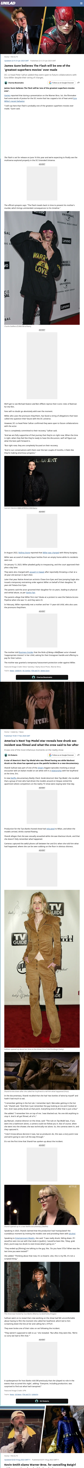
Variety (7, 95)
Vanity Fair (30, 592)
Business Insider (26, 652)
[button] (78, 83)
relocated (50, 828)
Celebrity (18, 671)
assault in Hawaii (37, 572)
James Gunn (44, 671)
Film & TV (14, 57)
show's (41, 768)
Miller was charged (51, 552)
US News (18, 1394)
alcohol (72, 1233)
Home (6, 57)
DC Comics (26, 671)
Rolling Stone (24, 552)
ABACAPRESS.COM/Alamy (27, 508)
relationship (56, 770)
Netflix (13, 778)
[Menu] (81, 3)
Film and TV (35, 671)
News (12, 671)
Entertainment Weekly (25, 1238)
